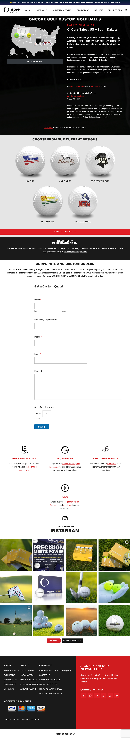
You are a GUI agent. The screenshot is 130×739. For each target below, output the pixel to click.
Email (37, 354)
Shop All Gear (10, 680)
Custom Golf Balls (77, 86)
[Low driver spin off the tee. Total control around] (81, 555)
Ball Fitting (9, 675)
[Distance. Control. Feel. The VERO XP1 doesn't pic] (48, 588)
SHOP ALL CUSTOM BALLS (65, 232)
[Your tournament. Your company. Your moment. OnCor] (48, 620)
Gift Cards (9, 689)
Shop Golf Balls (11, 671)
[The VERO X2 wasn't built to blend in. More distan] (81, 620)
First (36, 311)
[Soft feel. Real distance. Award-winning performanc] (81, 588)
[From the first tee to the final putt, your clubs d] (16, 588)
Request (38, 371)
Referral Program (29, 684)
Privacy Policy (25, 719)
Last (64, 311)
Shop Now (115, 2)
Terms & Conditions (12, 719)
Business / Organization (46, 319)
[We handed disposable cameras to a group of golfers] (16, 620)
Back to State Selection (80, 25)
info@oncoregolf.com (76, 96)
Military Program (28, 680)
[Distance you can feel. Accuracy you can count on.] (48, 555)
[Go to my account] (126, 10)
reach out (67, 505)
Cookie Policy (35, 719)
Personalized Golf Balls (50, 689)
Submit (41, 427)
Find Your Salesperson (49, 680)
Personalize (95, 86)
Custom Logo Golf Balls (50, 693)
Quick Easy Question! (44, 407)
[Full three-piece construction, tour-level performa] (16, 555)
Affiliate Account (28, 689)
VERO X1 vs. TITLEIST (48, 684)
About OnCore (27, 671)
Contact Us (44, 675)
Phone (38, 337)
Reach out (111, 463)
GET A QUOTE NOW (35, 61)
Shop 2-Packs (10, 684)
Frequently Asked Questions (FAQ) (55, 671)
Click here (48, 127)
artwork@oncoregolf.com (75, 251)
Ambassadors (27, 675)
